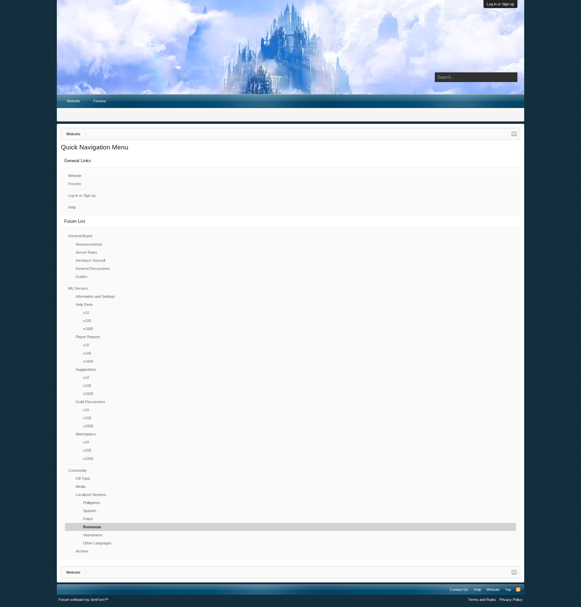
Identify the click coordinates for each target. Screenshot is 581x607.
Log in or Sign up (500, 4)
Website (74, 176)
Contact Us (459, 589)
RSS (518, 589)
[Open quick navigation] (514, 134)
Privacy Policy (510, 600)
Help (72, 207)
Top (508, 589)
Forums (74, 184)
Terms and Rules (482, 600)
